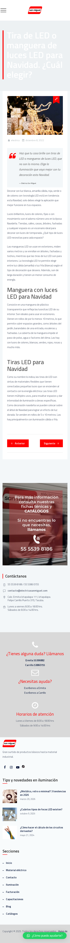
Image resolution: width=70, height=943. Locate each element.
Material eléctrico (16, 870)
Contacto (11, 877)
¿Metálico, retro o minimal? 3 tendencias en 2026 (43, 793)
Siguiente (49, 443)
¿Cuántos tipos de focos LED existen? (41, 809)
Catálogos (12, 914)
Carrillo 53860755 (35, 665)
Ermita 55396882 (35, 660)
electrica (15, 140)
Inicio (9, 863)
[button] (45, 935)
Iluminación (12, 885)
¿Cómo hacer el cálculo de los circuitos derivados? (41, 829)
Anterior (20, 443)
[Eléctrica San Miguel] (35, 10)
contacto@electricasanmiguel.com (27, 591)
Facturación (12, 892)
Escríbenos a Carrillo (35, 693)
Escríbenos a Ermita (35, 688)
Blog (8, 906)
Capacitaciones (14, 899)
